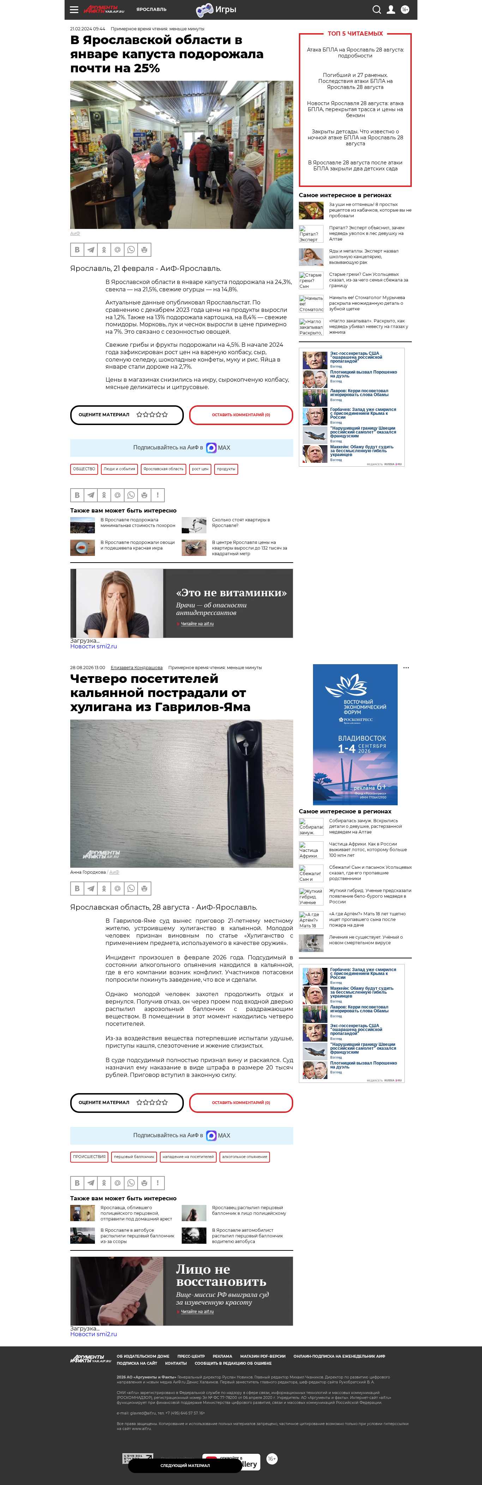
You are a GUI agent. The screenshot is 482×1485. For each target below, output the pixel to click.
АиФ (75, 233)
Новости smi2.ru (93, 646)
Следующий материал (185, 1465)
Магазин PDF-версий (262, 1356)
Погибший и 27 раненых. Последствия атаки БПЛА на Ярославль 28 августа (355, 81)
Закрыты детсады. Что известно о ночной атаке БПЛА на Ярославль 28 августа (355, 138)
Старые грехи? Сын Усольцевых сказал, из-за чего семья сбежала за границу (368, 280)
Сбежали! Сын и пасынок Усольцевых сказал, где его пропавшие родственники (370, 873)
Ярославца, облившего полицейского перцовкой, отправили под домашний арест (136, 1213)
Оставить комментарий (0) (241, 415)
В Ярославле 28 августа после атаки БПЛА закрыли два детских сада (355, 166)
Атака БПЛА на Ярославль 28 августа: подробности (355, 53)
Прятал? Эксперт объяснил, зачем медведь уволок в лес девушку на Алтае (366, 233)
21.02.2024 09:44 (87, 28)
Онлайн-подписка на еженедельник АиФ (339, 1356)
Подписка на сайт (137, 1363)
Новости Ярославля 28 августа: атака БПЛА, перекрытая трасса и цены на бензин (355, 110)
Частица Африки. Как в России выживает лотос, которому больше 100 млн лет (368, 849)
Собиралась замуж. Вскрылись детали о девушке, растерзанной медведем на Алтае (365, 826)
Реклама (222, 1356)
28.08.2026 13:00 (87, 667)
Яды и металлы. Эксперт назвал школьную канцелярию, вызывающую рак (364, 256)
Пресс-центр (191, 1356)
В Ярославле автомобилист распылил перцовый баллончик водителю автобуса (247, 1236)
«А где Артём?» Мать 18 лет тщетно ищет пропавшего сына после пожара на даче (367, 919)
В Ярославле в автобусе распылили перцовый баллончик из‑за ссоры (137, 1236)
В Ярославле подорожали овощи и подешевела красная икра (138, 545)
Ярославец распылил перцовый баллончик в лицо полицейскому (249, 1210)
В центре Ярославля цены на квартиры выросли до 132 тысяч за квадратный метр (249, 548)
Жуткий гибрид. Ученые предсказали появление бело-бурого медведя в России (370, 896)
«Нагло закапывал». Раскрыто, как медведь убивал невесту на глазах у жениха (368, 326)
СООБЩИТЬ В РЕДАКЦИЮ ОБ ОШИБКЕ (233, 1363)
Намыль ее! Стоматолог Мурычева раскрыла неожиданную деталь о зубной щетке (367, 303)
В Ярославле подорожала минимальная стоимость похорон (138, 522)
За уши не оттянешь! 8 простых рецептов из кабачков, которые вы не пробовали (370, 210)
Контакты (176, 1363)
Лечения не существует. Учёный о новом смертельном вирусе (366, 939)
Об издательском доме (143, 1356)
